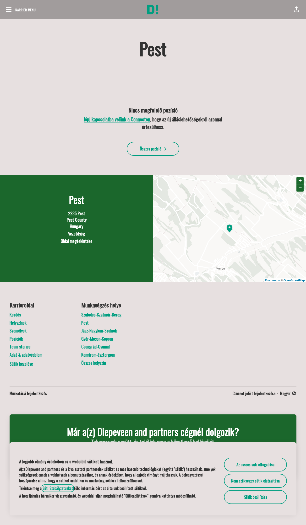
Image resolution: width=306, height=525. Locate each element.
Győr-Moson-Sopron (97, 339)
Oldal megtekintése (76, 241)
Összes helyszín (93, 363)
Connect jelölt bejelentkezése (254, 393)
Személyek (18, 330)
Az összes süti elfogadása (255, 464)
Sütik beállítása (255, 497)
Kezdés (15, 314)
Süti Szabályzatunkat (58, 488)
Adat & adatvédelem (26, 355)
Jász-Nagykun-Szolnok (99, 330)
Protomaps (272, 280)
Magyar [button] (288, 393)
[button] (296, 9)
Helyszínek (18, 323)
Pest (85, 323)
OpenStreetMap (294, 280)
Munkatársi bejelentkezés (28, 393)
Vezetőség (76, 233)
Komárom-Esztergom (98, 355)
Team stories (20, 346)
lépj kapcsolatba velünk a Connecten (117, 119)
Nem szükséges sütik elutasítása (255, 481)
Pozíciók (16, 339)
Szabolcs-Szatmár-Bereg (101, 314)
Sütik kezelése (21, 364)
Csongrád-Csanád (95, 346)
